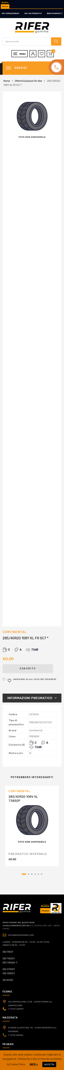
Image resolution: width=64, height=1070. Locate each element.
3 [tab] (31, 874)
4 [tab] (35, 874)
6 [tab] (41, 874)
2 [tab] (28, 874)
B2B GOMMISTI (54, 13)
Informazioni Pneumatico (29, 698)
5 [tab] (38, 874)
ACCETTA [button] (49, 1064)
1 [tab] (24, 874)
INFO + (34, 1064)
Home (6, 81)
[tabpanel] (32, 826)
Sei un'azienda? (10, 13)
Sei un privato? (33, 13)
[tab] (32, 698)
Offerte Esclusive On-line (28, 81)
